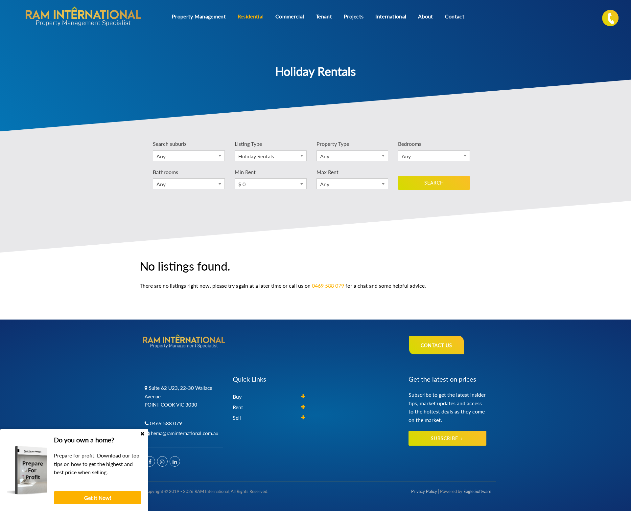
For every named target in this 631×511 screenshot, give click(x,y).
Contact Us (436, 345)
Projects (353, 16)
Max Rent (327, 172)
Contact (454, 16)
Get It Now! (97, 498)
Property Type (332, 144)
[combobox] (189, 155)
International (390, 16)
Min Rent (245, 172)
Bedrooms (409, 144)
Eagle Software (477, 491)
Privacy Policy (424, 491)
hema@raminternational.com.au (184, 433)
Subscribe (444, 438)
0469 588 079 (328, 285)
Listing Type (248, 144)
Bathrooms (165, 172)
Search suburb (169, 144)
